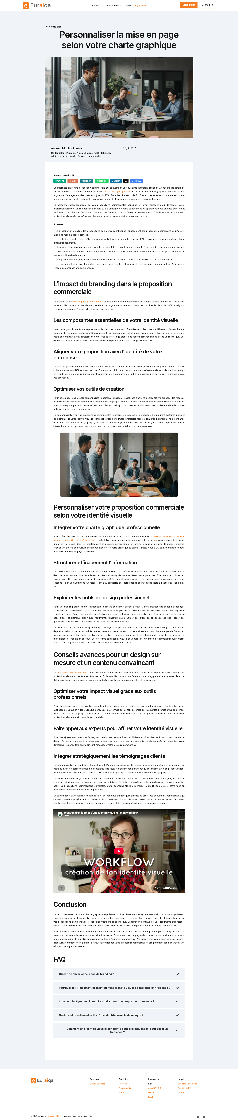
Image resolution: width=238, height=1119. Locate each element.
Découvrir (96, 6)
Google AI (136, 181)
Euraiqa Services (97, 1084)
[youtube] (204, 1117)
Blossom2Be (53, 1116)
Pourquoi (123, 1084)
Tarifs (121, 1092)
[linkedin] (197, 1117)
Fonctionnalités (125, 1088)
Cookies (181, 1092)
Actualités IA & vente (157, 1088)
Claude (72, 181)
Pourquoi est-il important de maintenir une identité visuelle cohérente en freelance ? (114, 987)
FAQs (150, 1097)
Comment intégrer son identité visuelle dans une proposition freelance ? (106, 1001)
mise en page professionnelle (87, 301)
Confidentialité (184, 1088)
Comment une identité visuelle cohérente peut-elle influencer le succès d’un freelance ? (117, 1030)
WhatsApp (102, 181)
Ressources (113, 6)
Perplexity (86, 181)
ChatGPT (59, 181)
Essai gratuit (188, 4)
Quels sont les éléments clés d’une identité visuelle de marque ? (101, 1015)
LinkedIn (116, 181)
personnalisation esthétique (71, 672)
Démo (128, 6)
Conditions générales (187, 1084)
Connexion (207, 4)
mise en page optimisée (118, 191)
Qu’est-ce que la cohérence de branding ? (86, 974)
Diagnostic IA (140, 6)
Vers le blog (55, 26)
